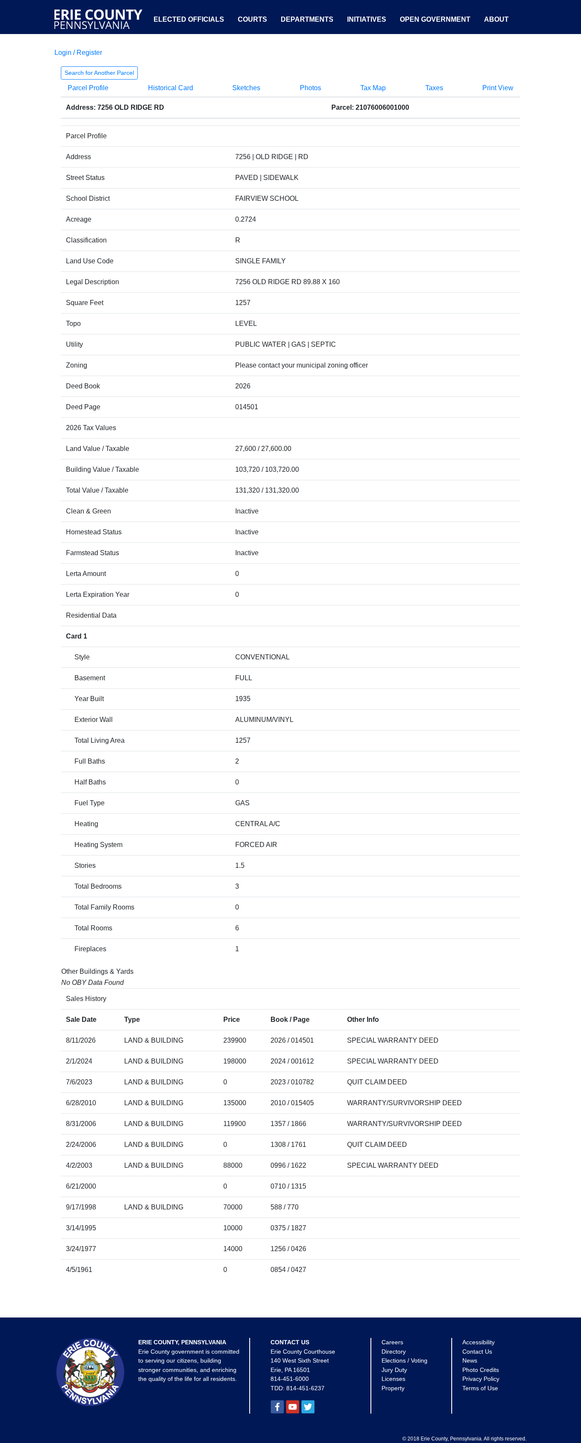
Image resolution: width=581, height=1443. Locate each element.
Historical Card (170, 87)
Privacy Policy (480, 1378)
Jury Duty (394, 1369)
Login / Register (78, 52)
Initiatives (366, 19)
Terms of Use (480, 1388)
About (496, 19)
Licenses (393, 1378)
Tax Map (373, 87)
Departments (307, 19)
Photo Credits (480, 1369)
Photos (310, 87)
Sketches (246, 87)
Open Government (435, 19)
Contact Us (477, 1351)
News (469, 1360)
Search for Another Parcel (99, 72)
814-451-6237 (305, 1388)
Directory (394, 1351)
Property (393, 1388)
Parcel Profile (88, 87)
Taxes (434, 87)
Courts (252, 19)
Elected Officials (189, 19)
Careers (392, 1342)
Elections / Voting (404, 1360)
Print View (497, 87)
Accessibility (478, 1342)
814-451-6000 (290, 1378)
